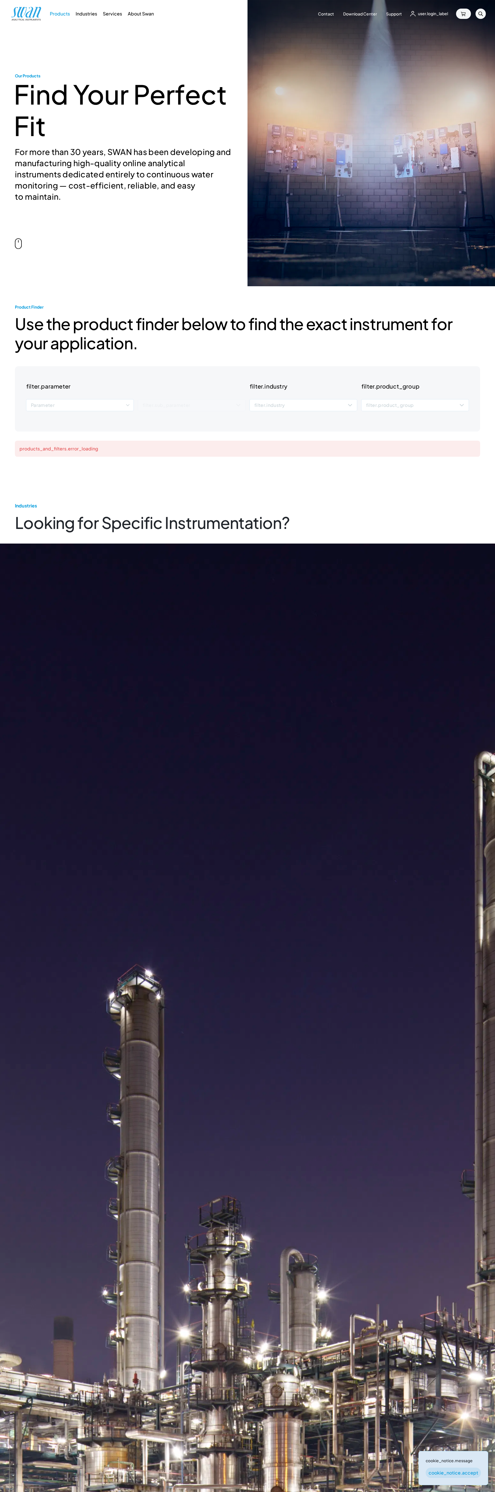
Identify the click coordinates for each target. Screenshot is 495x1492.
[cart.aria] (463, 14)
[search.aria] (481, 14)
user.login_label (433, 13)
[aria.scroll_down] (18, 243)
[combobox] (79, 405)
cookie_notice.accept (453, 1473)
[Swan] (26, 14)
